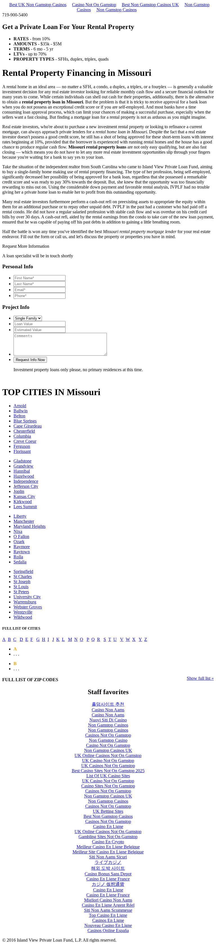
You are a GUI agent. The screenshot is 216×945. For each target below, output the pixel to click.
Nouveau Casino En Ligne (108, 925)
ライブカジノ (108, 862)
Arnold (20, 405)
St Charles (23, 576)
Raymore (22, 546)
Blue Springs (25, 421)
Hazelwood (24, 476)
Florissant (22, 451)
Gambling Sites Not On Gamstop (108, 836)
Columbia (22, 436)
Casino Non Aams (108, 709)
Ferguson (22, 446)
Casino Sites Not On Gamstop (108, 786)
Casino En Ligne (108, 826)
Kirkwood (23, 501)
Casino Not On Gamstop (94, 4)
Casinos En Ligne (108, 920)
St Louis (21, 586)
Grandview (23, 466)
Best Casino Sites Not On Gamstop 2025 (108, 770)
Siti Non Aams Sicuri (108, 857)
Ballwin (21, 410)
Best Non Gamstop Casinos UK (150, 4)
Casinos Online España (108, 930)
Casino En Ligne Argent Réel (108, 905)
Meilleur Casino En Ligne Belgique (108, 846)
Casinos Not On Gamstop (108, 735)
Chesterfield (24, 431)
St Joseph (22, 581)
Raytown (22, 551)
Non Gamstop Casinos (116, 9)
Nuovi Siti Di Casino (108, 720)
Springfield (23, 571)
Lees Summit (25, 506)
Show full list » (200, 678)
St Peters (21, 591)
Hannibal (22, 471)
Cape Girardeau (28, 426)
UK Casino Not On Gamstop (108, 760)
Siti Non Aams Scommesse (108, 910)
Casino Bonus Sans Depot (108, 873)
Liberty (20, 516)
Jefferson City (26, 486)
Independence (26, 481)
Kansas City (24, 496)
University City (27, 596)
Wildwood (23, 617)
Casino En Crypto (108, 841)
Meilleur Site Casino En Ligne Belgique (108, 851)
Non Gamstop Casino (108, 740)
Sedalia (20, 561)
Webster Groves (28, 607)
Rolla (18, 556)
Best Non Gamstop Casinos (108, 816)
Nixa (18, 531)
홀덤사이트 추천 (108, 704)
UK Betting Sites (108, 811)
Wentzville (23, 612)
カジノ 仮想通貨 (108, 884)
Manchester (24, 521)
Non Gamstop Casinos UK (108, 750)
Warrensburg (25, 601)
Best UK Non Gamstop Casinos (37, 4)
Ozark (19, 541)
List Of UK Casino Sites (108, 775)
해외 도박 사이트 (108, 868)
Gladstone (23, 461)
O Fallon (21, 536)
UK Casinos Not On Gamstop (108, 765)
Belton (19, 415)
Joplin (19, 491)
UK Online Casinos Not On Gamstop (108, 755)
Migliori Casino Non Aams (108, 900)
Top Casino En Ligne (108, 915)
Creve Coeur (25, 441)
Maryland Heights (30, 526)
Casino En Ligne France (108, 879)
